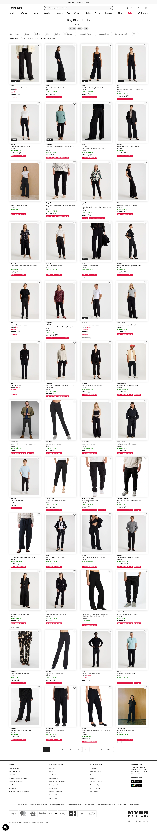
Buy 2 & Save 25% (16, 508)
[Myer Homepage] (16, 9)
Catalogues (12, 788)
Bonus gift (137, 394)
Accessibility (53, 798)
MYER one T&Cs (89, 805)
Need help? (5, 827)
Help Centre (53, 768)
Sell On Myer (94, 792)
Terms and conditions (74, 805)
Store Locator (53, 778)
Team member (134, 805)
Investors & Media (96, 781)
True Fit (11, 785)
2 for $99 (49, 157)
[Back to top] (152, 829)
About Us (93, 778)
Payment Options (14, 771)
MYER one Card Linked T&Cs (106, 805)
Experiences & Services (57, 781)
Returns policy (22, 805)
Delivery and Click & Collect (18, 778)
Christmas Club (95, 788)
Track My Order (14, 768)
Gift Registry (53, 788)
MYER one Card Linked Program (19, 792)
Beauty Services (54, 785)
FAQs (51, 771)
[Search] (111, 8)
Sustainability (94, 785)
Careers (92, 775)
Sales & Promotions (55, 792)
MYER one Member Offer (54, 97)
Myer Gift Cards (95, 771)
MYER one (93, 768)
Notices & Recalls (55, 795)
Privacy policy (122, 805)
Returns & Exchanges (16, 781)
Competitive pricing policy (38, 805)
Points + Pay (13, 775)
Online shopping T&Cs (57, 805)
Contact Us (53, 775)
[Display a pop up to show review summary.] (21, 95)
